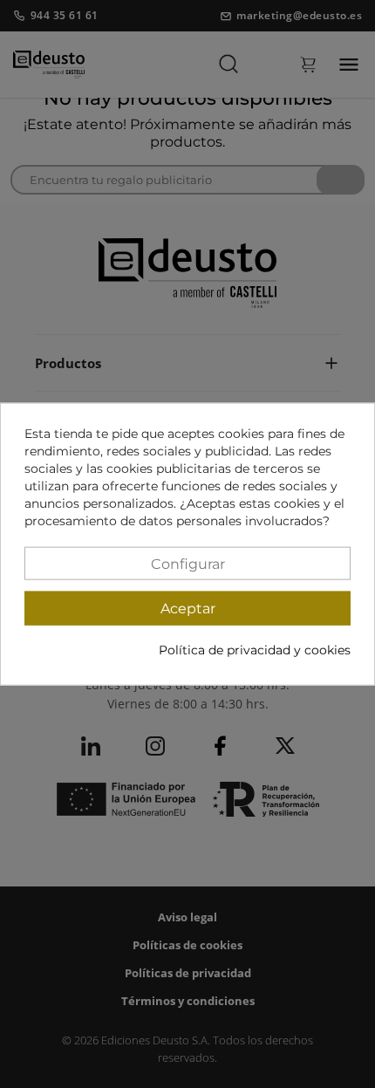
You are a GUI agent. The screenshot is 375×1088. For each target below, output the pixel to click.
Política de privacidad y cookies (255, 650)
